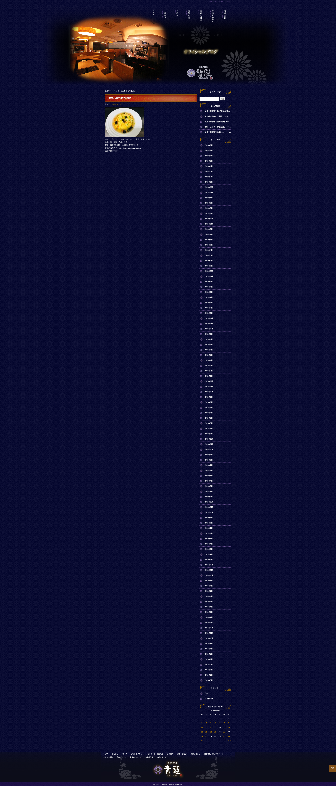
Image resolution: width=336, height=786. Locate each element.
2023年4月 (209, 297)
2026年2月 (209, 177)
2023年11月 (209, 276)
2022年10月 (209, 329)
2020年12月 (209, 439)
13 (215, 727)
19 (211, 732)
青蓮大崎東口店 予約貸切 (120, 98)
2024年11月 (209, 224)
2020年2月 (209, 491)
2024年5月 (209, 245)
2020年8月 (209, 460)
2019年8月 (209, 523)
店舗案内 (189, 19)
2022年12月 (209, 318)
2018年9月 (209, 581)
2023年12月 (209, 271)
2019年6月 (209, 533)
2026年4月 (209, 166)
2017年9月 (209, 644)
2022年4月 (209, 360)
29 (224, 736)
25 (206, 736)
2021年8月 (209, 402)
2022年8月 (209, 339)
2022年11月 (209, 324)
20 (215, 732)
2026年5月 (209, 161)
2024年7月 (209, 234)
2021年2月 (209, 428)
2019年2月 (209, 554)
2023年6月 (209, 287)
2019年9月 (209, 518)
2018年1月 (209, 623)
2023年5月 (209, 292)
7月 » (229, 741)
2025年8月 (209, 198)
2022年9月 (209, 334)
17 (202, 732)
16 (229, 727)
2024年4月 (209, 250)
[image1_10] (124, 135)
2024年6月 (209, 240)
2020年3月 (209, 486)
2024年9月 (209, 229)
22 (224, 732)
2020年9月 (209, 455)
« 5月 (201, 741)
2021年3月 (209, 423)
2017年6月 (209, 659)
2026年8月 (209, 145)
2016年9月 (209, 680)
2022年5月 (209, 355)
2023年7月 (209, 282)
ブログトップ (215, 92)
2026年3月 (209, 171)
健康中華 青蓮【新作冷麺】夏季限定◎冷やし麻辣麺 (218, 122)
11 (206, 727)
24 (202, 736)
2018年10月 (209, 575)
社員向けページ (135, 757)
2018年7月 (209, 591)
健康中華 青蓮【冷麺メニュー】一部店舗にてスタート (218, 132)
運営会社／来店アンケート (225, 19)
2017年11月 (209, 633)
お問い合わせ (213, 19)
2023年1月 (209, 313)
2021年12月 (209, 381)
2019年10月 (209, 512)
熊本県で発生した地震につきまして (218, 116)
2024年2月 (209, 261)
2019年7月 (209, 528)
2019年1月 (209, 560)
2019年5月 (209, 539)
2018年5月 (209, 602)
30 (229, 736)
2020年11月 (209, 444)
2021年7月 (209, 407)
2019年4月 (209, 544)
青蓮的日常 (201, 19)
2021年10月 (209, 392)
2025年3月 (209, 208)
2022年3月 (209, 366)
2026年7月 (209, 150)
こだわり (165, 19)
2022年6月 (209, 350)
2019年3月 (209, 549)
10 (202, 727)
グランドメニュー (137, 754)
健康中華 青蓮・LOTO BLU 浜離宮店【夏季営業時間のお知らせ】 (218, 111)
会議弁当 (160, 754)
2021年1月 (209, 434)
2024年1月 (209, 266)
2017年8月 (209, 649)
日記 (206, 693)
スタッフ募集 (108, 757)
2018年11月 (209, 570)
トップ (153, 19)
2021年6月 (209, 413)
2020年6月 (209, 470)
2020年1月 (209, 497)
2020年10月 (209, 449)
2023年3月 (209, 303)
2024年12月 (209, 219)
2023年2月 (209, 308)
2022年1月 (209, 376)
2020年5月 (209, 476)
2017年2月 (209, 675)
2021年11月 (209, 386)
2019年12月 (209, 502)
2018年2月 (209, 617)
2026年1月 (209, 182)
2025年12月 (209, 187)
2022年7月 (209, 345)
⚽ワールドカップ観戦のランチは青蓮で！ (218, 127)
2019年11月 (209, 507)
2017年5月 (209, 664)
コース (124, 754)
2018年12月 (209, 565)
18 (206, 732)
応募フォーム (121, 757)
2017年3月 (209, 670)
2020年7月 (209, 465)
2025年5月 (209, 203)
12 (211, 727)
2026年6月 (209, 156)
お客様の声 (209, 699)
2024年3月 (209, 255)
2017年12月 (209, 628)
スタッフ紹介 (182, 754)
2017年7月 (209, 654)
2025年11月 (209, 192)
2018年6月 (209, 596)
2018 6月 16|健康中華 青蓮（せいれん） (219, 1)
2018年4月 (209, 607)
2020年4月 (209, 481)
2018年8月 (209, 586)
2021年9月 (209, 397)
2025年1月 (209, 213)
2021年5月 (209, 418)
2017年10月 (209, 638)
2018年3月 (209, 612)
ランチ (150, 754)
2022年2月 (209, 371)
